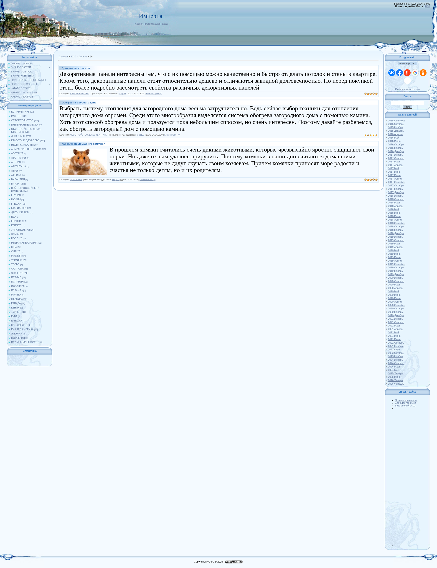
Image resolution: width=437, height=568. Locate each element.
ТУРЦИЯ (16, 312)
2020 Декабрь (396, 315)
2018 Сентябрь (396, 223)
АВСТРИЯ (17, 153)
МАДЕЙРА (17, 255)
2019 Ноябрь (395, 271)
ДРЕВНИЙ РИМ (20, 212)
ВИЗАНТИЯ (18, 179)
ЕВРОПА (16, 221)
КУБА (14, 316)
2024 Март (394, 366)
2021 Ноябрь (395, 346)
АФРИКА (16, 175)
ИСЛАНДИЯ (18, 286)
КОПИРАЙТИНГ (20, 111)
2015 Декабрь (396, 130)
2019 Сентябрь (396, 264)
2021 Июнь (394, 335)
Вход (165, 23)
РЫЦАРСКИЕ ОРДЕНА (24, 242)
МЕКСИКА (17, 299)
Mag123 (122, 94)
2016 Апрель (395, 134)
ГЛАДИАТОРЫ (19, 208)
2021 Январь (395, 318)
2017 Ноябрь (395, 189)
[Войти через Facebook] (399, 72)
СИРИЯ (15, 251)
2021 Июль (394, 339)
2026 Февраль (396, 383)
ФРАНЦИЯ (17, 273)
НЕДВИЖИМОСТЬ (22, 144)
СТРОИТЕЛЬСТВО (22, 120)
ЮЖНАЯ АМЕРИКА (22, 329)
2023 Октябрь (396, 353)
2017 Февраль (396, 158)
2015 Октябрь (396, 124)
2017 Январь (395, 154)
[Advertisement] (412, 478)
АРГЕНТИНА (18, 166)
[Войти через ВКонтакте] (391, 72)
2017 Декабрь (396, 192)
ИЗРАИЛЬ (17, 290)
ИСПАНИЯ (17, 281)
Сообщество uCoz (405, 402)
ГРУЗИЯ (16, 195)
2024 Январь (395, 359)
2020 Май (393, 291)
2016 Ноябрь (395, 147)
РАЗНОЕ (16, 116)
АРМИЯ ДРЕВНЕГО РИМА (26, 149)
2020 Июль (394, 298)
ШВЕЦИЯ (16, 320)
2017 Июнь (394, 171)
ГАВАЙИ (16, 199)
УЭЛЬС (15, 264)
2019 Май (393, 250)
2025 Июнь (394, 376)
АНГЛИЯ (16, 162)
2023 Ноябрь (395, 356)
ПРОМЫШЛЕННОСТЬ (24, 342)
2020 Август (395, 301)
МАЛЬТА (16, 294)
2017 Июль (394, 175)
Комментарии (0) (154, 94)
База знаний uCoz (405, 405)
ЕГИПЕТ (16, 225)
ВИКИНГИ (17, 183)
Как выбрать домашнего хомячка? (83, 143)
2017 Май (393, 168)
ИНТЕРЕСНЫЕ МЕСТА (24, 124)
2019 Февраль (396, 240)
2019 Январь (395, 236)
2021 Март (394, 325)
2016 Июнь (394, 141)
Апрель (83, 56)
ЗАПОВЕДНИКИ (20, 229)
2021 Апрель (395, 329)
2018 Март (394, 202)
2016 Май (393, 137)
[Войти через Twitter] (407, 80)
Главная (138, 23)
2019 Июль (394, 257)
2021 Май (393, 332)
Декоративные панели (76, 68)
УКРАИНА (16, 260)
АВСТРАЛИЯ (18, 157)
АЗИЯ (14, 170)
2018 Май (393, 209)
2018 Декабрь (396, 233)
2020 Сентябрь (396, 305)
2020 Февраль (396, 281)
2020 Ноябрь (395, 312)
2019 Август (395, 260)
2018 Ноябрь (395, 230)
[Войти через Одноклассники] (423, 72)
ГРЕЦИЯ (16, 203)
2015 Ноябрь (395, 127)
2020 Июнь (394, 294)
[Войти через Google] (415, 72)
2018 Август (395, 219)
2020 (73, 56)
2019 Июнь (394, 253)
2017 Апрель (395, 165)
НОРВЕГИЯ (18, 338)
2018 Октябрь (396, 226)
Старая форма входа (407, 89)
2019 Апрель (395, 247)
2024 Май (393, 370)
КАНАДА (16, 303)
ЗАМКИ (15, 234)
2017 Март (394, 161)
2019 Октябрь (396, 267)
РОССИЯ (16, 238)
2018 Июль (394, 216)
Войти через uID (407, 63)
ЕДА (13, 216)
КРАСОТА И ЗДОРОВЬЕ (25, 140)
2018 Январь (395, 195)
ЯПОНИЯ (16, 333)
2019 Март (394, 243)
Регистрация (152, 23)
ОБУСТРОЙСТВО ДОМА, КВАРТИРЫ (88, 135)
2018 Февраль (396, 199)
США (14, 247)
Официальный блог (406, 400)
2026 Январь (395, 380)
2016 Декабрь (396, 151)
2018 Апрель (395, 206)
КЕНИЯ (15, 307)
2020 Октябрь (396, 308)
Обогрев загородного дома (79, 102)
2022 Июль (394, 349)
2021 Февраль (396, 322)
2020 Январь (395, 277)
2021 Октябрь (396, 342)
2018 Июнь (394, 212)
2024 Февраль (396, 363)
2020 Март (394, 284)
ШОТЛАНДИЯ (19, 325)
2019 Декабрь (396, 274)
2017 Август (395, 178)
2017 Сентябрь (396, 182)
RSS (427, 6)
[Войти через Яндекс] (407, 72)
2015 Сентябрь (396, 120)
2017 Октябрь (396, 185)
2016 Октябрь (396, 144)
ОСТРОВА (17, 268)
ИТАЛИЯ (16, 277)
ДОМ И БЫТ (18, 136)
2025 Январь (395, 373)
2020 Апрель (395, 288)
